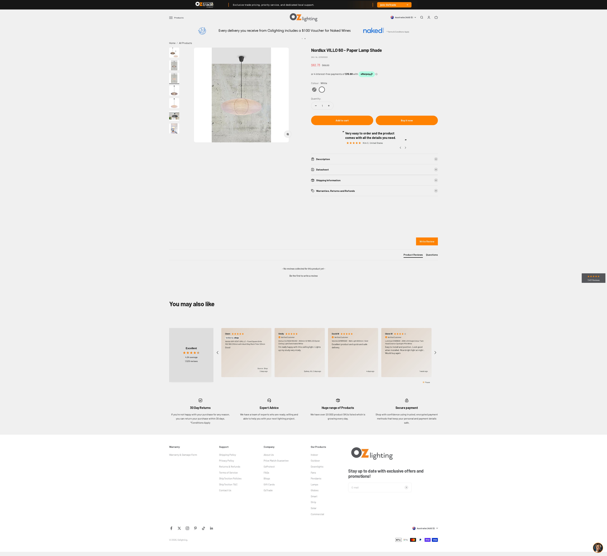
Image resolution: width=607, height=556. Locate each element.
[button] (303, 275)
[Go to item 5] (174, 103)
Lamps (314, 484)
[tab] (413, 255)
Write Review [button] (427, 241)
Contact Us (225, 490)
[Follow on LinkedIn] (211, 528)
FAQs (266, 472)
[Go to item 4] (174, 91)
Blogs (267, 478)
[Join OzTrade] (303, 4)
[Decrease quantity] (315, 105)
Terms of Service (228, 472)
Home (172, 42)
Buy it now (407, 120)
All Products (185, 42)
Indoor (314, 454)
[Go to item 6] (174, 116)
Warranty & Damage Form (183, 454)
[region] (326, 352)
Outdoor (315, 460)
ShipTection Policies (230, 478)
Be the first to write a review (303, 275)
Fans (313, 472)
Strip (313, 502)
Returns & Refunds (229, 466)
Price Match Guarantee (276, 460)
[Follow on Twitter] (179, 528)
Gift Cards (269, 484)
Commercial (317, 514)
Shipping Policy (227, 454)
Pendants (316, 478)
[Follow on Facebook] (171, 528)
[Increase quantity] (328, 105)
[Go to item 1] (174, 53)
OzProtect (269, 466)
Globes (315, 490)
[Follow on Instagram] (187, 528)
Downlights (317, 466)
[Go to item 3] (174, 78)
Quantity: (316, 98)
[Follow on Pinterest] (195, 528)
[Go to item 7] (174, 128)
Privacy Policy (226, 460)
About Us (269, 454)
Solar (313, 508)
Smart (314, 496)
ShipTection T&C (228, 484)
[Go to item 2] (174, 65)
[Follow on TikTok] (203, 528)
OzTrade (268, 490)
